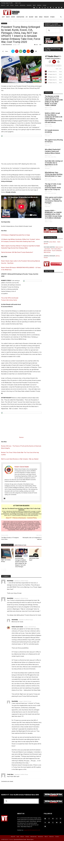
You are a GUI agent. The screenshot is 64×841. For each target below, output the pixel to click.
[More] (36, 51)
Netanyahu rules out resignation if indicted (32, 538)
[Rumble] (45, 7)
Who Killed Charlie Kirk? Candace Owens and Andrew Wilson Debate (53, 151)
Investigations (20, 16)
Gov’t (3, 16)
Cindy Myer (10, 774)
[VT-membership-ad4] (53, 43)
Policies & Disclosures (19, 518)
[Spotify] (50, 7)
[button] (61, 17)
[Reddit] (42, 7)
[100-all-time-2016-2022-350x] (53, 803)
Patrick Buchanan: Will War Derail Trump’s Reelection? (17, 252)
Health (8, 16)
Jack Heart (47, 249)
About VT (3, 5)
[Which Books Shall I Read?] (35, 553)
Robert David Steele (7, 44)
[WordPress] (59, 7)
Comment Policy (32, 518)
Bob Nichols (47, 252)
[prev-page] (2, 570)
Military (31, 16)
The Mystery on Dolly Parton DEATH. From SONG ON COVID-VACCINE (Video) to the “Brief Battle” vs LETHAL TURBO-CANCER (54, 100)
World (40, 16)
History (13, 16)
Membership (22, 5)
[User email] (4, 498)
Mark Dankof (47, 250)
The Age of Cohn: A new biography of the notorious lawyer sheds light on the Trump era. (53, 186)
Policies (12, 5)
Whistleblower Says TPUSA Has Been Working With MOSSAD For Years (53, 174)
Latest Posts (48, 92)
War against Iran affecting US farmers (54, 141)
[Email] (32, 51)
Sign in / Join (18, 2)
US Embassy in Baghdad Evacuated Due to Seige (15, 235)
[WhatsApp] (20, 51)
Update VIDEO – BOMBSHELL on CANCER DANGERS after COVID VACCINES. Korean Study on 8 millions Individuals (53, 214)
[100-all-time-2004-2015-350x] (53, 796)
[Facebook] (37, 7)
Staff (8, 5)
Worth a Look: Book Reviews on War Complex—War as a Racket (19, 459)
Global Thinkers (49, 271)
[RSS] (48, 7)
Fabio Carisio (59, 247)
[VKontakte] (56, 7)
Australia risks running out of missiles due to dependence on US (54, 162)
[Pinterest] (16, 51)
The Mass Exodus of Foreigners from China (10, 538)
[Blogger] (34, 7)
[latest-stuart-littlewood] (53, 232)
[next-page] (5, 570)
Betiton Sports (30, 839)
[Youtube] (61, 7)
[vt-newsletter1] (53, 266)
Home (2, 21)
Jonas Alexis (52, 242)
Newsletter (29, 5)
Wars (36, 16)
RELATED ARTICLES (7, 545)
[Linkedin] (24, 51)
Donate (16, 5)
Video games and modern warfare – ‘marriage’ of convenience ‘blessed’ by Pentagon (53, 200)
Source (21, 437)
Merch (34, 5)
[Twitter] (53, 7)
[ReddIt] (28, 51)
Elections (3, 557)
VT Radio (52, 16)
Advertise (39, 5)
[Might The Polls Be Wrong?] (7, 553)
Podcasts (46, 16)
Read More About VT (26, 826)
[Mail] (39, 7)
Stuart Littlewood (57, 250)
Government (8, 21)
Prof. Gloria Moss (56, 249)
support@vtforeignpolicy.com (32, 830)
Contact (44, 5)
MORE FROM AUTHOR (20, 545)
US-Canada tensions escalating (52, 131)
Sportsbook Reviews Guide (20, 839)
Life (27, 16)
